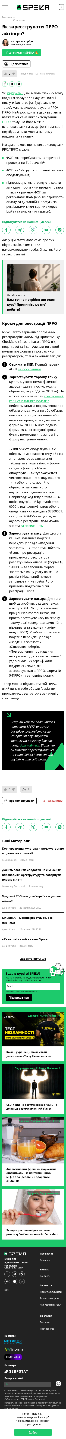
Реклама (44, 1322)
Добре (33, 1432)
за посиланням (29, 369)
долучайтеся (29, 745)
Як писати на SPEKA (50, 1304)
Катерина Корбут (22, 41)
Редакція (45, 1260)
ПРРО (6, 122)
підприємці (15, 93)
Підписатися (19, 64)
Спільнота (19, 20)
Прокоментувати (21, 801)
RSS (6, 1290)
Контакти (45, 1275)
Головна (7, 17)
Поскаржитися (54, 800)
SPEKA (15, 1390)
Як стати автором (49, 1298)
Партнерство (47, 1328)
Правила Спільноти (51, 1291)
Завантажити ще (33, 959)
